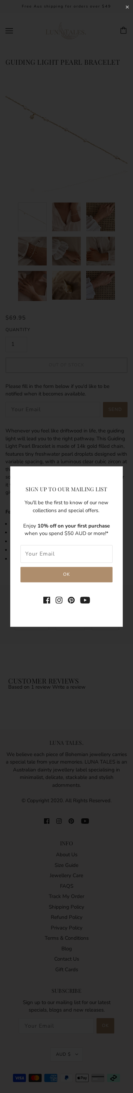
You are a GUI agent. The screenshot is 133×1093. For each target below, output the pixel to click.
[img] (47, 600)
